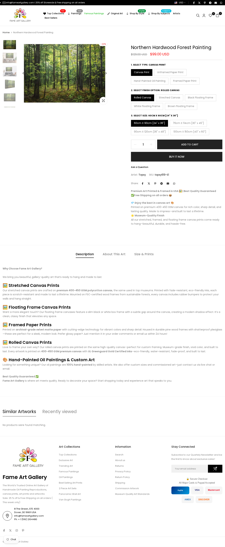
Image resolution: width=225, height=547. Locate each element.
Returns (119, 466)
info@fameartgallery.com (20, 2)
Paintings (76, 13)
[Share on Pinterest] (204, 2)
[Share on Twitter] (199, 2)
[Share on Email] (215, 2)
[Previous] (26, 73)
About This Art (114, 254)
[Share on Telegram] (210, 2)
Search (119, 454)
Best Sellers (51, 17)
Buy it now (176, 157)
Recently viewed (59, 411)
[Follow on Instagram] (16, 530)
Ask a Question (139, 167)
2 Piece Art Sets (67, 488)
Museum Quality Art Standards (132, 494)
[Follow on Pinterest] (23, 530)
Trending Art (66, 466)
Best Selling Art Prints (70, 482)
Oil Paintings (66, 477)
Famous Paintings (94, 13)
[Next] (103, 73)
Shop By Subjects (160, 13)
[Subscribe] (215, 469)
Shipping (120, 482)
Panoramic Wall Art (70, 494)
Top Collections (56, 13)
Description (85, 254)
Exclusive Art (66, 460)
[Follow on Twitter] (10, 530)
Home (6, 32)
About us (120, 460)
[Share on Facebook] (193, 2)
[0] (210, 15)
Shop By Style (137, 13)
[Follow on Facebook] (4, 530)
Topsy (142, 174)
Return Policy (122, 477)
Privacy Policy (123, 471)
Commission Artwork (127, 488)
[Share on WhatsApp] (221, 2)
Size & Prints (144, 254)
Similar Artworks (19, 411)
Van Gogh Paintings (70, 499)
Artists (176, 13)
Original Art (117, 13)
